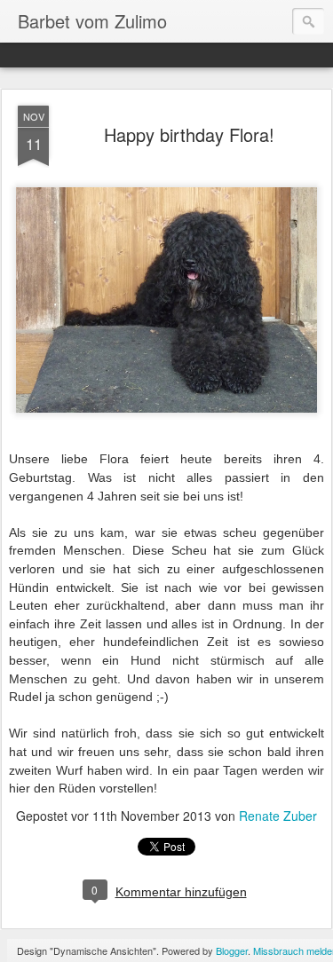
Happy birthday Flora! (189, 134)
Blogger (232, 950)
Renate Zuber (278, 815)
